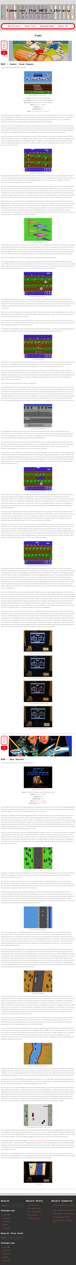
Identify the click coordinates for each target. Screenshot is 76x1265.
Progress (4, 1228)
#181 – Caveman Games (34, 1212)
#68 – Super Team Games (17, 64)
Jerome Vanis (56, 1205)
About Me (63, 26)
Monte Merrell (57, 1217)
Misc (3, 1225)
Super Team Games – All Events (40, 111)
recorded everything (30, 537)
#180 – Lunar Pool (33, 1215)
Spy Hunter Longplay (40, 801)
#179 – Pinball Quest (33, 1218)
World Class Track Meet (35, 115)
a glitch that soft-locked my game (37, 1140)
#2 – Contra (66, 1217)
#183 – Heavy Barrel (33, 1205)
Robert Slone (56, 1210)
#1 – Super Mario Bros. (68, 1210)
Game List (30, 26)
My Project (14, 26)
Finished (4, 1215)
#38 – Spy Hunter (13, 759)
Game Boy (5, 1218)
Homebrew (5, 1221)
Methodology (47, 26)
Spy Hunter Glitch (42, 803)
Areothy (55, 1213)
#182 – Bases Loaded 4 (34, 1208)
